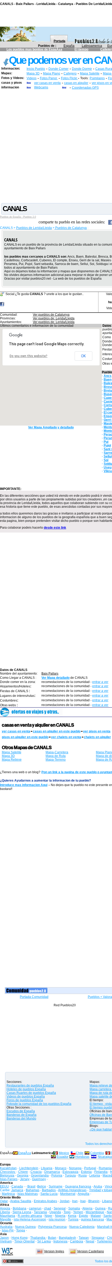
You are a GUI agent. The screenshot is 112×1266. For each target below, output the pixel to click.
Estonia (86, 1172)
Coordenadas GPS (85, 87)
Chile (79, 1153)
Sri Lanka (44, 1241)
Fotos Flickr (69, 78)
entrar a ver (100, 682)
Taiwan (84, 1238)
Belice (41, 1186)
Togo (67, 1212)
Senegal (60, 1208)
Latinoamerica (92, 46)
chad (47, 1208)
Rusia (82, 1175)
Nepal (90, 1241)
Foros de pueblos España (25, 1100)
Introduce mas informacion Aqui (23, 785)
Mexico (64, 1153)
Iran (75, 1201)
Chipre (23, 1172)
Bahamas (32, 1190)
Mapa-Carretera (57, 752)
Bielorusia (7, 1175)
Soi (106, 460)
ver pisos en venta (96, 731)
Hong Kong (19, 1238)
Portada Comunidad (34, 997)
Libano (107, 1201)
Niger (48, 1216)
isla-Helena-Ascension (30, 1219)
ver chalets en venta (66, 737)
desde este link (55, 527)
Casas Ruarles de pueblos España (31, 1093)
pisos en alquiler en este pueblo (25, 737)
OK (83, 356)
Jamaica (17, 1190)
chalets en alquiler (97, 737)
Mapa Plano (51, 73)
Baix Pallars (49, 673)
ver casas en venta (47, 83)
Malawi (96, 1216)
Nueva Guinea (25, 1227)
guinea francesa (92, 1219)
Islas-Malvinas (27, 1194)
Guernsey (39, 1179)
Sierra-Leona (22, 1212)
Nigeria (60, 1216)
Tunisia (73, 1219)
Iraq (83, 1201)
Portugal (90, 1168)
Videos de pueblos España (26, 1096)
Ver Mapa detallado (55, 678)
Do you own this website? (28, 356)
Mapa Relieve (12, 759)
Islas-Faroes (8, 1179)
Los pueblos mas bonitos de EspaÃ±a (34, 49)
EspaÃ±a (24, 1153)
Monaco (60, 1168)
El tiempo (81, 49)
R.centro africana (30, 1216)
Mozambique (95, 1212)
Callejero (70, 73)
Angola (5, 1208)
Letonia (94, 1175)
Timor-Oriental (24, 1241)
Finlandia (101, 1172)
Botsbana (19, 1208)
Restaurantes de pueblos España (30, 1085)
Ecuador (63, 1156)
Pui (106, 442)
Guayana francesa (78, 1186)
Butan (52, 1238)
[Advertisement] (56, 146)
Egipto (83, 1216)
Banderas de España (21, 1115)
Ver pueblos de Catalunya (51, 314)
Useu (107, 467)
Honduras (82, 1156)
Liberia (5, 1212)
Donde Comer (58, 69)
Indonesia (60, 1241)
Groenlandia (40, 1175)
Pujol (107, 445)
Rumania (105, 1168)
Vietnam (6, 1241)
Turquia (70, 1175)
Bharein (93, 1201)
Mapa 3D (33, 73)
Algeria (87, 1208)
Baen (107, 379)
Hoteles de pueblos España (26, 1089)
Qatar (4, 1201)
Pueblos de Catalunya (70, 228)
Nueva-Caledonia (82, 1227)
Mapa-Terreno (56, 759)
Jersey (24, 1179)
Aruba (98, 1186)
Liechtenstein (28, 1168)
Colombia (97, 1153)
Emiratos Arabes (45, 1201)
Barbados (49, 1190)
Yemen (78, 1212)
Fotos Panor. (49, 78)
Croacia (36, 1172)
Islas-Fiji (8, 1230)
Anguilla (83, 1194)
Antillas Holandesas (72, 1190)
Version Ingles (54, 1251)
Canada (17, 1186)
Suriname (56, 1186)
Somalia (74, 1208)
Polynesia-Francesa (52, 1227)
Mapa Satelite (89, 73)
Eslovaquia (70, 1172)
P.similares (97, 78)
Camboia (76, 1241)
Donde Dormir (82, 69)
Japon (4, 1238)
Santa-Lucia (49, 1194)
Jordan (65, 1201)
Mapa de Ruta (56, 756)
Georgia (22, 1175)
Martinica (8, 1194)
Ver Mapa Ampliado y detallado (51, 427)
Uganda (55, 1212)
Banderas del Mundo (21, 1118)
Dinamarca (52, 1172)
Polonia (56, 1175)
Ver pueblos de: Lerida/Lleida (53, 318)
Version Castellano (90, 1251)
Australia (6, 1227)
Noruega (75, 1168)
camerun (35, 1208)
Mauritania (7, 1216)
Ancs (107, 376)
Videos (31, 78)
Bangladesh (67, 1238)
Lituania (46, 1168)
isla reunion (57, 1219)
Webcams (41, 87)
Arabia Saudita (20, 1201)
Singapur (97, 1238)
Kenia (72, 1216)
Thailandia (38, 1238)
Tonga (20, 1230)
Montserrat (67, 1194)
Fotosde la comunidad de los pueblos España (39, 1104)
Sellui (108, 456)
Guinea (100, 1208)
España (69, 46)
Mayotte (5, 1219)
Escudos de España (21, 1111)
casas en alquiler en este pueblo (56, 731)
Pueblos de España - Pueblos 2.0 (18, 217)
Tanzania (40, 1212)
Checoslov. (8, 1172)
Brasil (31, 1186)
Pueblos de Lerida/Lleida (34, 228)
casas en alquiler (76, 83)
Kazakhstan (8, 1168)
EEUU (4, 1186)
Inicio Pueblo (36, 69)
